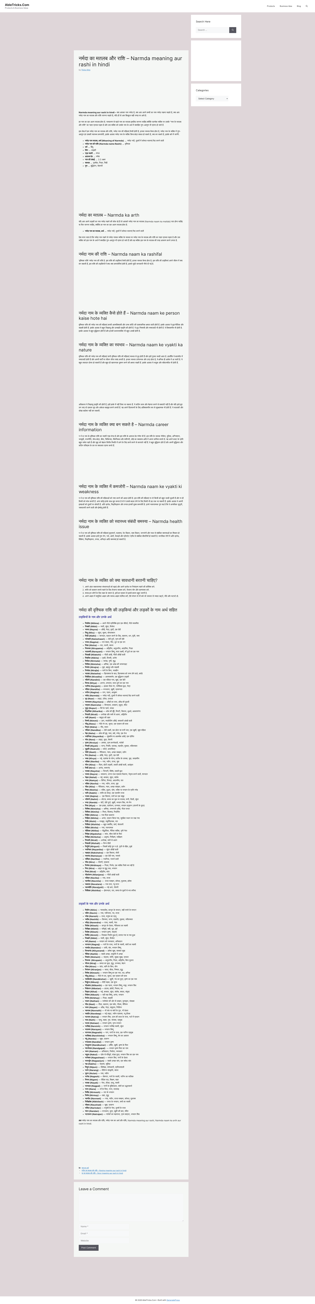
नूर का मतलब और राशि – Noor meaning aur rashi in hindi (102, 1173)
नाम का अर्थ (85, 1168)
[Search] (232, 30)
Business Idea (286, 6)
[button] (306, 6)
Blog (299, 6)
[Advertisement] (131, 32)
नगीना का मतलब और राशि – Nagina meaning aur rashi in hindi (104, 1170)
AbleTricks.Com (17, 5)
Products (271, 6)
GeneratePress (173, 1300)
